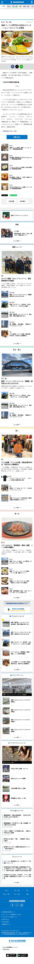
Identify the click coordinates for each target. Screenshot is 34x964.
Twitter (17, 905)
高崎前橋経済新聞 (17, 2)
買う (21, 6)
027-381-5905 (16, 75)
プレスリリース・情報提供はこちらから (12, 914)
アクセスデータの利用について (10, 917)
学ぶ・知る (9, 22)
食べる (9, 6)
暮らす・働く (26, 6)
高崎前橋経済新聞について (9, 912)
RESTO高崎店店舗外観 (12, 82)
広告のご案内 (6, 921)
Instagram (22, 905)
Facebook (12, 905)
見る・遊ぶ (15, 6)
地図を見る (17, 137)
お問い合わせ (6, 919)
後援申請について (7, 924)
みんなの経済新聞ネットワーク (17, 941)
